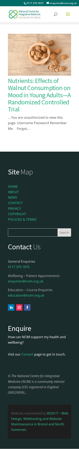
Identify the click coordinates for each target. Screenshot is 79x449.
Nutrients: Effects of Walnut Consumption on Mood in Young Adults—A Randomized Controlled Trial (39, 95)
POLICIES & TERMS (22, 219)
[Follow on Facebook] (27, 307)
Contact (27, 354)
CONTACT (15, 203)
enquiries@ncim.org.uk (25, 281)
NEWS (12, 197)
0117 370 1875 (35, 3)
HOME (13, 186)
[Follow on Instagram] (19, 307)
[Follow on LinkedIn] (11, 307)
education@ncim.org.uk (26, 295)
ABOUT (13, 192)
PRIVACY (14, 208)
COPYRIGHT (17, 214)
